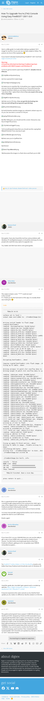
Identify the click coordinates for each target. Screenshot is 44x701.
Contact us (5, 697)
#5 (42, 533)
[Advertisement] (22, 27)
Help (3, 698)
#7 (42, 581)
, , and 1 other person (21, 188)
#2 (42, 233)
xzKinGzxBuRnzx (8, 19)
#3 (42, 289)
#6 (42, 559)
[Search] (41, 2)
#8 (42, 609)
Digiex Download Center (9, 58)
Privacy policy (25, 697)
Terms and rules (15, 697)
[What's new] (38, 2)
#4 (42, 497)
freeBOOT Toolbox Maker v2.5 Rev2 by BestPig (18, 564)
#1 (42, 44)
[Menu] (3, 3)
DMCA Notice (35, 697)
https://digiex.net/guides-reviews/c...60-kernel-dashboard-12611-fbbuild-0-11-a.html (19, 588)
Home (8, 698)
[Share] (39, 44)
